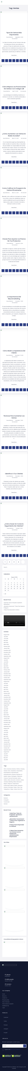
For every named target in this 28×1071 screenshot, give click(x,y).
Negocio (5, 783)
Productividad (7, 785)
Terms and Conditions (15, 1049)
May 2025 (6, 664)
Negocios (10, 783)
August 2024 (6, 681)
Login (3, 1007)
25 (11, 588)
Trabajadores (7, 789)
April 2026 (6, 642)
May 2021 (6, 757)
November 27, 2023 (19, 355)
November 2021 (7, 746)
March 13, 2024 (15, 138)
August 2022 (6, 728)
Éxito (21, 789)
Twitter (5, 1021)
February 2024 (7, 693)
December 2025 (7, 650)
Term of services (5, 1001)
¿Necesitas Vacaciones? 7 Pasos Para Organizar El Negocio (17, 820)
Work (18, 789)
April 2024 (6, 689)
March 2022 (6, 738)
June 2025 (6, 662)
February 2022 (7, 740)
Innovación (13, 779)
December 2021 (7, 744)
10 (8, 584)
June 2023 (6, 708)
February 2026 (7, 646)
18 (11, 586)
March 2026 (6, 644)
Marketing (11, 781)
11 (11, 584)
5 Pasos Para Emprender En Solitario (11, 609)
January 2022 (6, 742)
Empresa (14, 774)
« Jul (5, 593)
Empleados (13, 770)
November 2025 (7, 652)
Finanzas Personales (12, 778)
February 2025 (7, 669)
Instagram (6, 1028)
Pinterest (6, 1025)
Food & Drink (6, 801)
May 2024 (6, 687)
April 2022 (6, 736)
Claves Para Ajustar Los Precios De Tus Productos (14, 240)
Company (22, 768)
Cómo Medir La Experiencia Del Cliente (14, 352)
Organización (16, 783)
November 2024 (7, 675)
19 (14, 586)
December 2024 (7, 673)
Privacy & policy (5, 999)
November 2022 (7, 722)
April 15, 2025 (15, 91)
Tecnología (10, 787)
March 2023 (6, 714)
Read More (14, 55)
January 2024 (6, 695)
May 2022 (6, 734)
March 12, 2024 (15, 192)
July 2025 (6, 660)
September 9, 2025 (19, 37)
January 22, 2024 (19, 243)
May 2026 (6, 640)
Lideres (22, 779)
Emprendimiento (14, 772)
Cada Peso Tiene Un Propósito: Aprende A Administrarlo (15, 814)
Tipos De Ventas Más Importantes (14, 34)
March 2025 (6, 667)
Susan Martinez (9, 37)
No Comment (14, 38)
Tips (21, 787)
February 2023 (7, 716)
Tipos (18, 787)
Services (5, 803)
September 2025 (7, 656)
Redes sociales (13, 785)
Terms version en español (7, 1003)
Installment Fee (5, 1005)
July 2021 (6, 753)
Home (3, 994)
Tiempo (15, 787)
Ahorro (5, 768)
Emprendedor (19, 770)
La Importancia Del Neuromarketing (14, 298)
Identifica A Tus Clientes (14, 474)
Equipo (9, 776)
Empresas (18, 774)
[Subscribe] (24, 1045)
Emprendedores (7, 772)
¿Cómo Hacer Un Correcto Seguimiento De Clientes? (14, 525)
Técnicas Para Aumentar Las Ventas (14, 417)
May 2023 (6, 710)
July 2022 (6, 730)
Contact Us (4, 997)
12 (14, 584)
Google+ (5, 1032)
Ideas (9, 779)
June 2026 (6, 638)
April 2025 (6, 665)
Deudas (5, 770)
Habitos (5, 779)
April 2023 (6, 712)
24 (8, 588)
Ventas (15, 789)
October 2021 (7, 747)
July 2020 (6, 759)
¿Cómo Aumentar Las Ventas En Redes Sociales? (14, 135)
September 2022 (7, 726)
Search (23, 567)
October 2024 (7, 677)
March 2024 (6, 691)
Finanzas (6, 778)
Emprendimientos (7, 774)
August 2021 (6, 751)
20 (17, 586)
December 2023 (7, 697)
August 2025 (6, 658)
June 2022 (6, 732)
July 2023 (6, 706)
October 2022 (7, 724)
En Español (6, 800)
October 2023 (7, 701)
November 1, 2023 (19, 476)
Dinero (9, 770)
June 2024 (6, 685)
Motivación (19, 781)
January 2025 (6, 671)
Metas (14, 781)
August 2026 (6, 634)
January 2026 (6, 648)
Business (9, 768)
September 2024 (7, 679)
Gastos (19, 778)
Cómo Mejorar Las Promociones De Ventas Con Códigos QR (14, 88)
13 (17, 584)
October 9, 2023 (19, 528)
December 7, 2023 (19, 301)
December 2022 (7, 720)
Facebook (6, 1017)
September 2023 (7, 703)
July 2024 (6, 683)
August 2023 (6, 705)
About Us (4, 995)
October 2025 (7, 654)
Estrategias (13, 776)
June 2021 (6, 755)
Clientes (18, 768)
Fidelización (19, 776)
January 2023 (6, 718)
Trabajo (11, 789)
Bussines (14, 768)
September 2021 (7, 749)
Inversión (18, 779)
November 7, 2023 (19, 420)
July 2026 (6, 636)
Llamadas (6, 781)
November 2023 (7, 699)
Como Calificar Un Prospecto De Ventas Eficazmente (14, 189)
